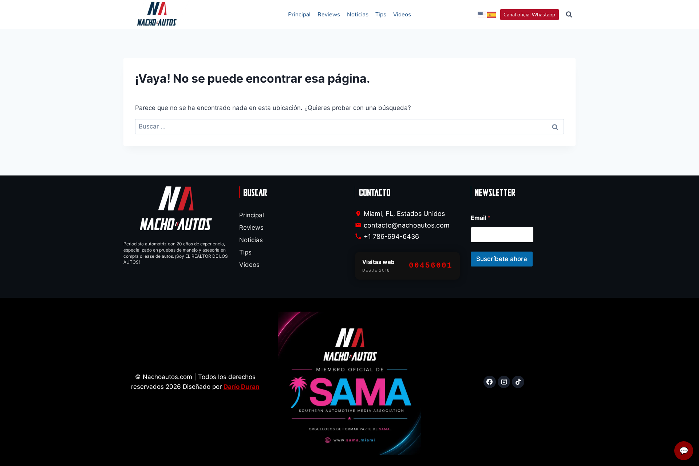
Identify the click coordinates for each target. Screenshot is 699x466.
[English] (482, 14)
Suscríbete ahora (501, 258)
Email (480, 217)
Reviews (328, 14)
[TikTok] (518, 382)
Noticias (357, 14)
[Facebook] (489, 382)
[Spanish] (492, 14)
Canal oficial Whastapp (529, 14)
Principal (299, 14)
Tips (380, 14)
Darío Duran (242, 386)
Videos (402, 14)
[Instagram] (504, 382)
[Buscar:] (349, 126)
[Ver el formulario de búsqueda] (569, 14)
